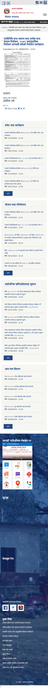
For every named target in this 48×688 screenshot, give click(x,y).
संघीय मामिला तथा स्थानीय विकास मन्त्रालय (16, 623)
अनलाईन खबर (7, 641)
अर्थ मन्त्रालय (7, 645)
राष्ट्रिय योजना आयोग (9, 658)
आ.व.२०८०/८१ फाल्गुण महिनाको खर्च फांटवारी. (19, 386)
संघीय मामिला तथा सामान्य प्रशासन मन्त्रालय (17, 627)
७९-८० (5, 105)
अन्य (8, 194)
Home (4, 27)
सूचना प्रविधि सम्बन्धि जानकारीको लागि (15, 663)
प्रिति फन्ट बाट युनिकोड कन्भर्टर (13, 667)
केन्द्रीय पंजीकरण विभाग (10, 636)
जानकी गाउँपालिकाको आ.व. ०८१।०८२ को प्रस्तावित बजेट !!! (24, 158)
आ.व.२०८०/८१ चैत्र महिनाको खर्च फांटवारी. (18, 376)
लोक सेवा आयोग (7, 650)
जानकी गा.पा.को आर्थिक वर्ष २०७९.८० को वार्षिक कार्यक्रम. (23, 263)
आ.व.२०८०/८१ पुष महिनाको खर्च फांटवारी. (18, 407)
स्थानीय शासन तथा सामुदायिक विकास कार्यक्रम (17, 632)
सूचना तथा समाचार (10, 98)
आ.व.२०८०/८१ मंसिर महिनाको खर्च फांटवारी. (18, 417)
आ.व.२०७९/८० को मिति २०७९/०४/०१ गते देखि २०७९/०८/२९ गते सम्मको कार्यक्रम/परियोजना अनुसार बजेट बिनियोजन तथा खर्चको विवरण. (24, 237)
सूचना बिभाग (6, 654)
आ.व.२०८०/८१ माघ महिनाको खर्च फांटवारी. (18, 396)
